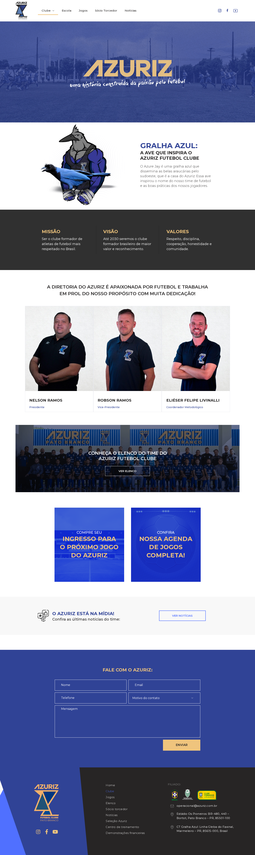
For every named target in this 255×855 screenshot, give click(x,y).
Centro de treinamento (122, 827)
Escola (66, 10)
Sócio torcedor (117, 809)
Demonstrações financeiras (125, 833)
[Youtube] (55, 832)
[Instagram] (38, 832)
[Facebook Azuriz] (227, 11)
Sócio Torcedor (106, 10)
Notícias (130, 10)
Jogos (83, 10)
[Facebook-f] (47, 832)
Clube (46, 10)
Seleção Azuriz (116, 821)
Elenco (111, 803)
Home (110, 785)
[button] (127, 471)
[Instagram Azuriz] (219, 11)
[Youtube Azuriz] (235, 11)
